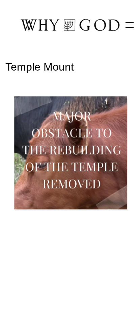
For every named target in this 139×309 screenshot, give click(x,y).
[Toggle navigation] (130, 25)
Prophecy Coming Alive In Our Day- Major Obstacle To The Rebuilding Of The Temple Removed (66, 96)
